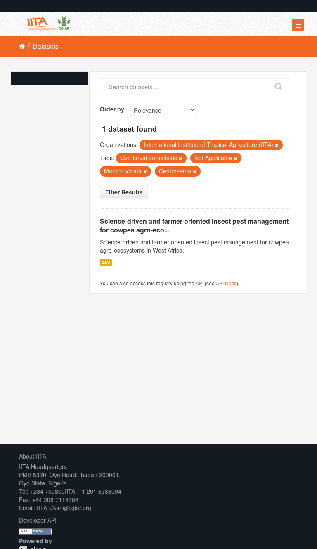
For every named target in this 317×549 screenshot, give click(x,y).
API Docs (226, 282)
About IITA (32, 456)
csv (106, 262)
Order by (112, 109)
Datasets (46, 46)
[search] (278, 84)
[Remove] (277, 145)
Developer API (38, 520)
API (199, 282)
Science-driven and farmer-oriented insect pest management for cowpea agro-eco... (194, 225)
